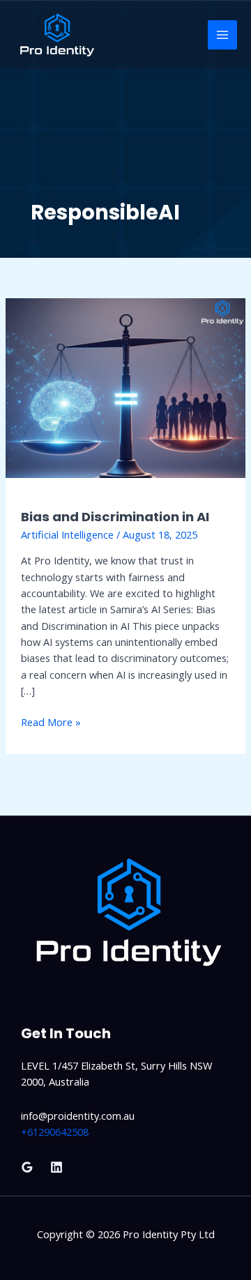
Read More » (51, 721)
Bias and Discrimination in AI (115, 516)
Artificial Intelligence (67, 534)
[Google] (27, 1167)
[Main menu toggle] (222, 34)
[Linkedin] (56, 1167)
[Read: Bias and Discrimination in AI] (125, 387)
